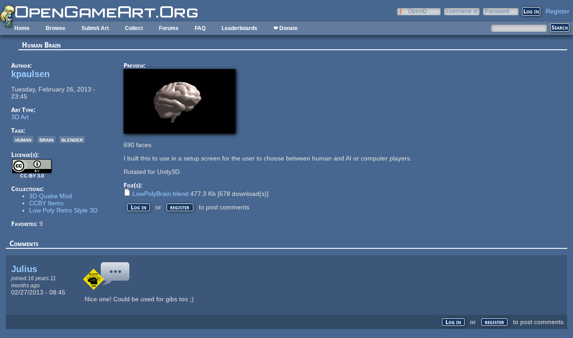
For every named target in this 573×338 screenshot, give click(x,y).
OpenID (417, 11)
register (179, 207)
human (23, 139)
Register (557, 11)
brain (46, 139)
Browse (55, 28)
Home (22, 28)
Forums (169, 28)
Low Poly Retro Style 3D (63, 210)
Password (497, 11)
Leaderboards (239, 28)
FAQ (200, 28)
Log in (138, 207)
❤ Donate (286, 28)
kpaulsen (30, 74)
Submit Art (95, 28)
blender (72, 139)
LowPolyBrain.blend (160, 193)
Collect (134, 28)
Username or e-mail (462, 11)
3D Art (20, 117)
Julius (24, 269)
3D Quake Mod (50, 195)
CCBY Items (46, 203)
